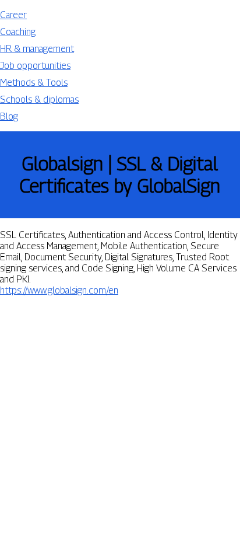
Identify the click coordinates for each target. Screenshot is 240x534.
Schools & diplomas (39, 99)
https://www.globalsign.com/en (59, 290)
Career (13, 14)
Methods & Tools (34, 82)
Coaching (18, 31)
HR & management (37, 48)
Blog (9, 116)
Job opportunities (35, 65)
